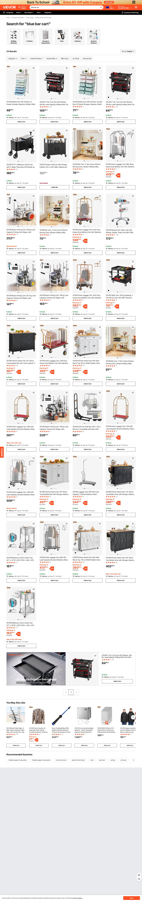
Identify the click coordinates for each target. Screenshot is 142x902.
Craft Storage (29, 17)
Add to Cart (21, 122)
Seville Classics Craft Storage (43, 17)
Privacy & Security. (77, 898)
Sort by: (124, 51)
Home (8, 17)
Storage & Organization (18, 17)
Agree (131, 898)
